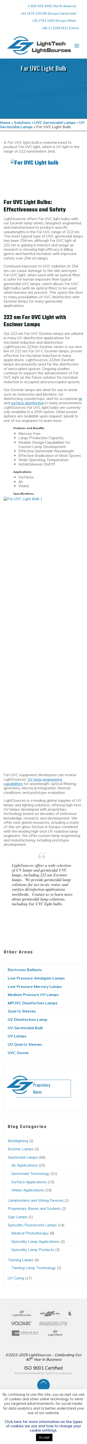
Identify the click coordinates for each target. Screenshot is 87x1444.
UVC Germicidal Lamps (55, 122)
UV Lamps (17, 1036)
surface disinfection (27, 403)
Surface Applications (29, 1182)
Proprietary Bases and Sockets (34, 1208)
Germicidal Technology (30, 1173)
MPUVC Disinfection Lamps (33, 1003)
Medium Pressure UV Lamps (33, 994)
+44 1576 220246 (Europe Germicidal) (48, 13)
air (80, 398)
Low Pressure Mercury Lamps (35, 986)
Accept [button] (44, 1437)
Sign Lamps (18, 1217)
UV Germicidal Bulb (25, 1028)
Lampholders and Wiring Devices (36, 1200)
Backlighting (18, 1141)
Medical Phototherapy (30, 1233)
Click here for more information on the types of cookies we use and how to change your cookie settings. (43, 1426)
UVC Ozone (18, 1053)
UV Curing (16, 1278)
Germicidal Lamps (23, 1157)
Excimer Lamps (21, 1149)
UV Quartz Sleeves (25, 1044)
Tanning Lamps (21, 1260)
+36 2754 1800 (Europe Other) (54, 20)
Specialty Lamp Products (32, 1249)
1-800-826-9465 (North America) (52, 6)
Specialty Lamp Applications (35, 1241)
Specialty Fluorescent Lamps (32, 1225)
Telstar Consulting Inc (58, 1373)
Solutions (22, 122)
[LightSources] (39, 45)
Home (5, 122)
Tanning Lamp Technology (33, 1268)
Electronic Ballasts (25, 970)
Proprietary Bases (41, 1088)
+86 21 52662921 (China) (60, 28)
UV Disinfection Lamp (27, 1019)
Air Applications (24, 1165)
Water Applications (27, 1190)
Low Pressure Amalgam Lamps (36, 978)
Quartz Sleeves (22, 1011)
